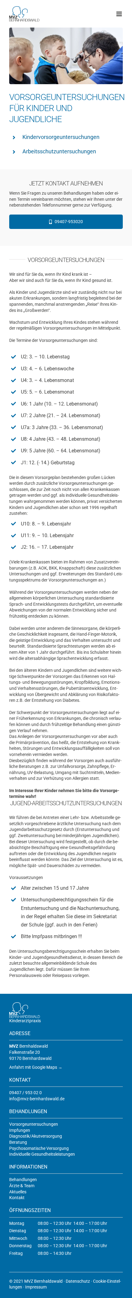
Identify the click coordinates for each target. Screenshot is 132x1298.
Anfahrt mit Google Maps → (35, 1067)
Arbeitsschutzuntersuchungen (59, 151)
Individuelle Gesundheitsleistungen (42, 1154)
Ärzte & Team (21, 1185)
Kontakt (17, 1197)
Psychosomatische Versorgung (39, 1148)
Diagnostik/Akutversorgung (35, 1136)
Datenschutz (78, 1281)
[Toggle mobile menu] (119, 14)
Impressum (36, 1287)
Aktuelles (17, 1191)
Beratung (18, 1142)
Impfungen (19, 1130)
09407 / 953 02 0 (25, 1092)
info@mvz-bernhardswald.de (36, 1098)
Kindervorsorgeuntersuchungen (60, 137)
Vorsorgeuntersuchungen (33, 1124)
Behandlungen (23, 1179)
